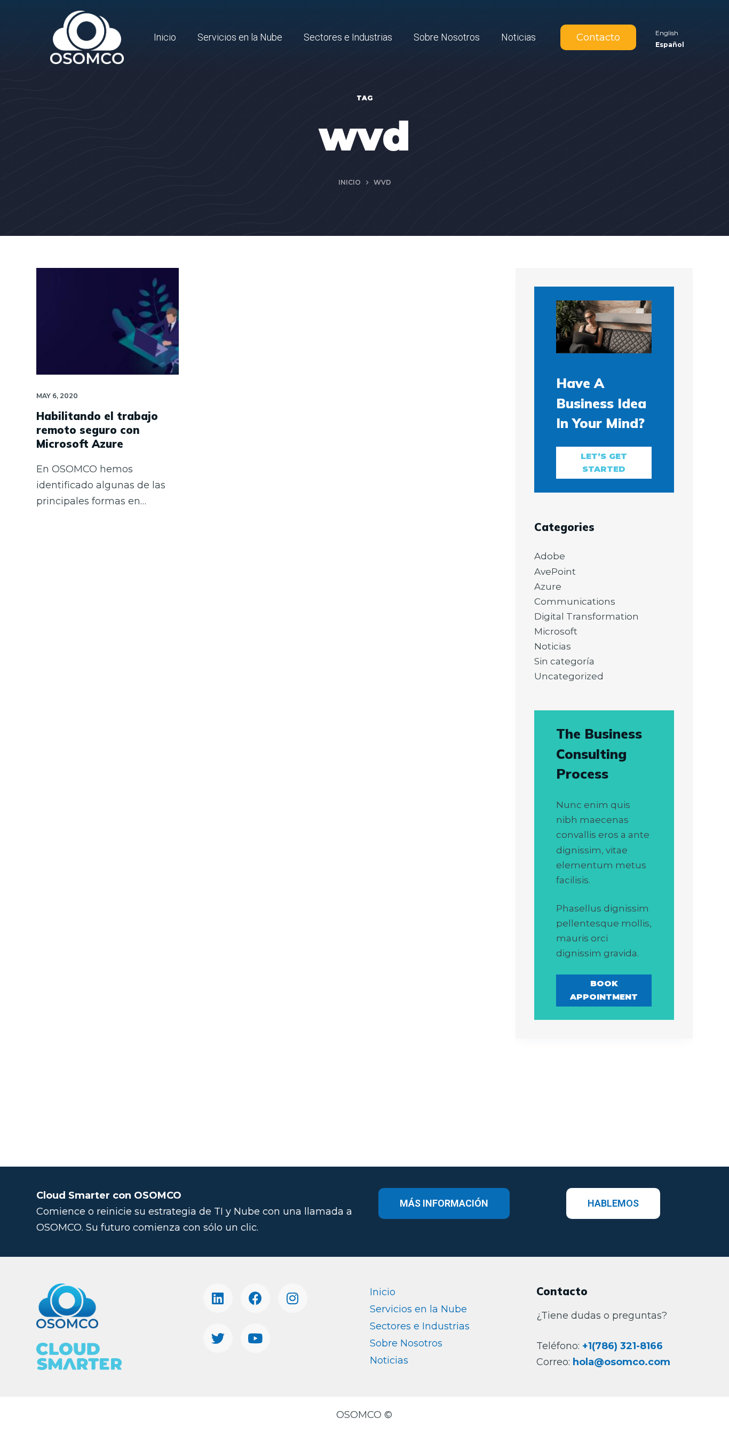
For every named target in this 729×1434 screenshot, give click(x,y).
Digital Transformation (586, 616)
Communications (574, 601)
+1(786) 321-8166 (622, 1346)
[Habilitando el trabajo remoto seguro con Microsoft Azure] (107, 321)
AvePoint (555, 571)
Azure (547, 586)
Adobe (549, 556)
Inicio (165, 37)
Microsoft (555, 631)
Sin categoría (564, 661)
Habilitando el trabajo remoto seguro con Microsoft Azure (97, 429)
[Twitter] (218, 1338)
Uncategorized (569, 676)
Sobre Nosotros (447, 37)
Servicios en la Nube (239, 37)
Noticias (518, 37)
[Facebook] (255, 1298)
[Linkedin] (218, 1298)
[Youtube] (255, 1338)
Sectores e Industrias (348, 37)
